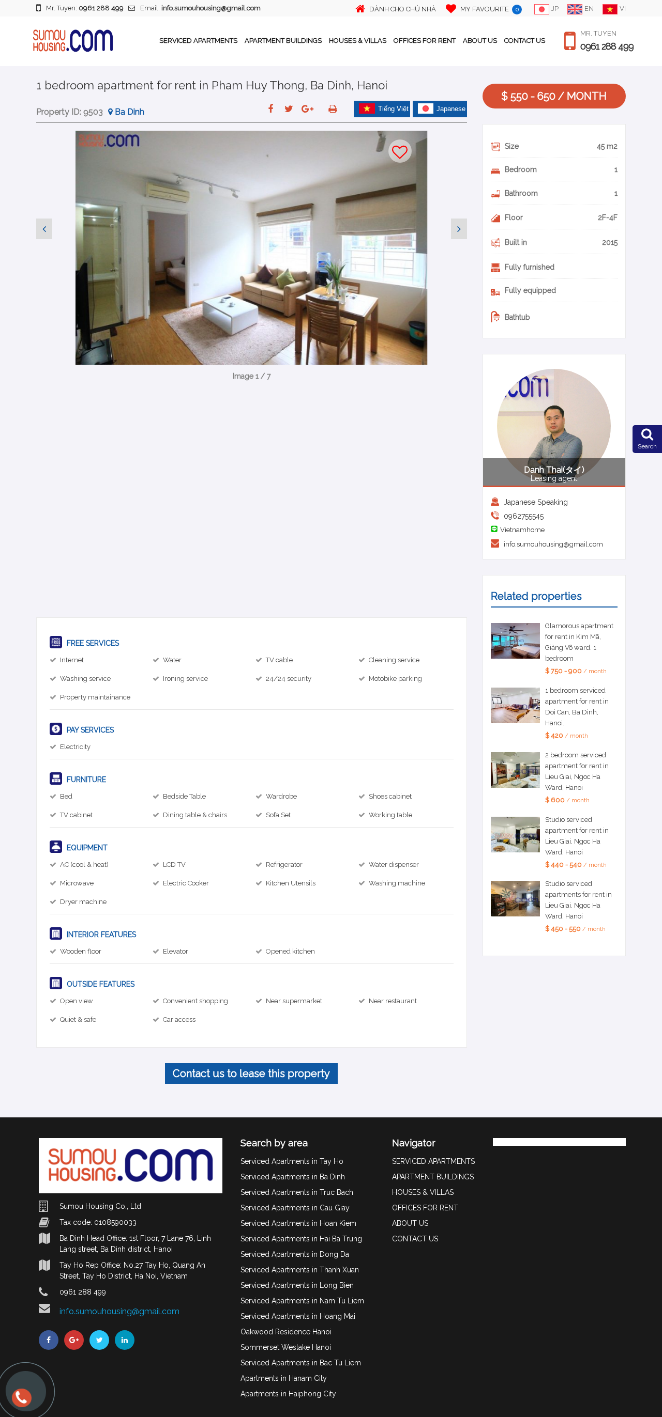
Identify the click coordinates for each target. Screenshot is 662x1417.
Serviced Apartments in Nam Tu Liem (302, 1301)
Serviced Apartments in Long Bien (297, 1285)
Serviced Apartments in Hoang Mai (297, 1316)
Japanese (451, 109)
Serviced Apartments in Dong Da (294, 1254)
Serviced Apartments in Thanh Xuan (299, 1270)
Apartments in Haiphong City (288, 1394)
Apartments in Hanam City (283, 1378)
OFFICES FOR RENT (425, 40)
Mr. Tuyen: (85, 8)
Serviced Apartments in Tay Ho (291, 1161)
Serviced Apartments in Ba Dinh (292, 1177)
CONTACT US (524, 40)
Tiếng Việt (393, 109)
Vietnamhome (522, 530)
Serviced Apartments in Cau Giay (295, 1208)
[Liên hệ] (20, 1402)
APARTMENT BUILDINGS (283, 40)
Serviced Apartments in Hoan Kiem (298, 1223)
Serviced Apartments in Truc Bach (296, 1192)
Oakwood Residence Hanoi (286, 1332)
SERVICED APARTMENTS (198, 40)
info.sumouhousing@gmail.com (553, 544)
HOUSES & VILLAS (357, 40)
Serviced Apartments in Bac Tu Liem (300, 1363)
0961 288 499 (607, 46)
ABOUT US (480, 40)
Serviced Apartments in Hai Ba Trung (301, 1239)
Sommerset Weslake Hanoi (285, 1347)
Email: (200, 8)
